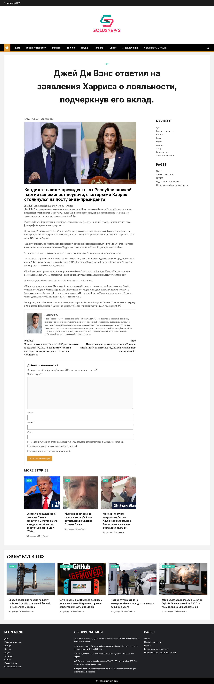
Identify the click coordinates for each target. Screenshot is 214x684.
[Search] (208, 48)
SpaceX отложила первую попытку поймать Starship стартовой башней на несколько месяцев (29, 603)
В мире (56, 47)
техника (98, 47)
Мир (106, 64)
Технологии (66, 566)
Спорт (113, 47)
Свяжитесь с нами (155, 47)
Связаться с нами (164, 174)
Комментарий (35, 374)
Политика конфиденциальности (172, 184)
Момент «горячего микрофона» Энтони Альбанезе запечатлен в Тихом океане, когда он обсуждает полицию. (117, 520)
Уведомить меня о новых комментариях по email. (54, 446)
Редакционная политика (168, 181)
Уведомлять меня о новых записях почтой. (50, 451)
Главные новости (36, 47)
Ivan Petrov (32, 119)
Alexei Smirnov (27, 611)
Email (30, 422)
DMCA (159, 178)
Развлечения (130, 47)
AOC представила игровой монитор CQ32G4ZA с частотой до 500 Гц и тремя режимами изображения (182, 603)
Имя (30, 412)
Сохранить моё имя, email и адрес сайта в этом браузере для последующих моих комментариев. (77, 441)
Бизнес (71, 47)
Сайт (29, 432)
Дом (17, 47)
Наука (84, 47)
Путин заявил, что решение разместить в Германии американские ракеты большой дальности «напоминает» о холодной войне (108, 345)
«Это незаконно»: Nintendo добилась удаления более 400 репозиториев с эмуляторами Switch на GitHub (81, 603)
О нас (159, 171)
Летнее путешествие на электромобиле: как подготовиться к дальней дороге (132, 603)
